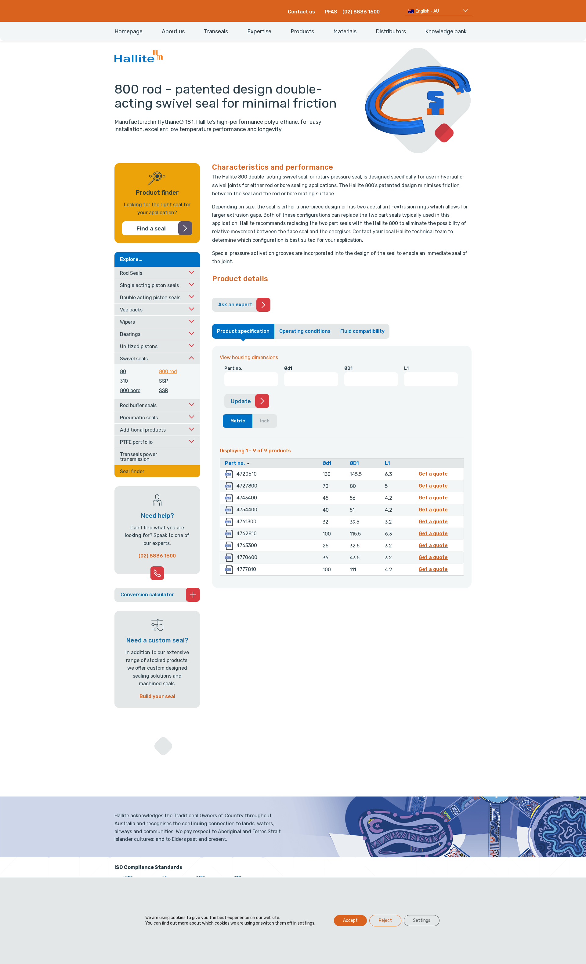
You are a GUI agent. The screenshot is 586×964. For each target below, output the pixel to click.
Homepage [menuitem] (128, 31)
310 (124, 381)
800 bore (130, 390)
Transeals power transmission (138, 456)
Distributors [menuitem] (391, 31)
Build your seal (157, 696)
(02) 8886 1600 (361, 12)
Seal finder (132, 471)
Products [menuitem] (302, 31)
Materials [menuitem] (344, 31)
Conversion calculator (147, 595)
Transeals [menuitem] (216, 31)
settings (306, 923)
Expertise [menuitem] (259, 31)
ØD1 (348, 368)
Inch (264, 421)
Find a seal (151, 228)
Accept (350, 920)
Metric (237, 421)
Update (241, 401)
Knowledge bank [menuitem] (446, 31)
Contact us (301, 12)
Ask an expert (235, 304)
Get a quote (434, 474)
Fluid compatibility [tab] (362, 331)
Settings (421, 920)
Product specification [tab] (243, 331)
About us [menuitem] (173, 31)
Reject (385, 920)
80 (123, 371)
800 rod (168, 371)
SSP (163, 381)
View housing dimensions (249, 357)
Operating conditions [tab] (305, 331)
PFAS (331, 12)
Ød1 (288, 368)
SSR (163, 390)
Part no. (233, 368)
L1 (406, 368)
